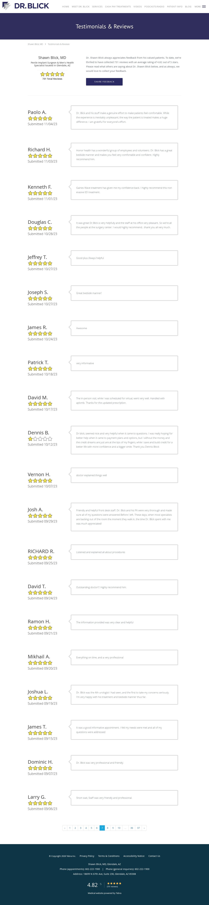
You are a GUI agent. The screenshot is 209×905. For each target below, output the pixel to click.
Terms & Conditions (109, 855)
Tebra (118, 893)
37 (138, 827)
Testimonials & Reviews (59, 44)
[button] (204, 6)
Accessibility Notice (134, 855)
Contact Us (154, 855)
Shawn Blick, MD (35, 44)
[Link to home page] (25, 6)
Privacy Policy (87, 855)
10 (119, 827)
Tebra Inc (70, 856)
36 (131, 827)
